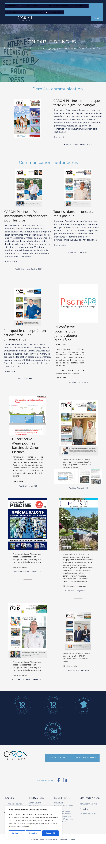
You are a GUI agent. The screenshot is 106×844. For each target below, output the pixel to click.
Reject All (33, 833)
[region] (33, 822)
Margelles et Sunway (63, 806)
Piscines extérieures (13, 804)
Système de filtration (63, 816)
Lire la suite (60, 137)
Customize (17, 833)
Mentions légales (67, 839)
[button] (14, 6)
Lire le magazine (70, 467)
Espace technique (62, 811)
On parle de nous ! (88, 814)
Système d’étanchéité (63, 819)
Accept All (50, 833)
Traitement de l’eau (62, 814)
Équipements (62, 798)
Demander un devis (88, 804)
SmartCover (35, 803)
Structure (58, 803)
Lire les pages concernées (74, 586)
